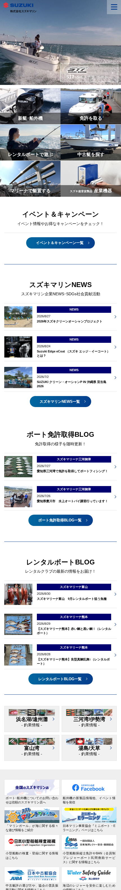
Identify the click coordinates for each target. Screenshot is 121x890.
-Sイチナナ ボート (87, 76)
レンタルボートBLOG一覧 (60, 679)
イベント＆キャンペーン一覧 (60, 243)
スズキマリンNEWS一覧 (60, 401)
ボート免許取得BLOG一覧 (60, 520)
